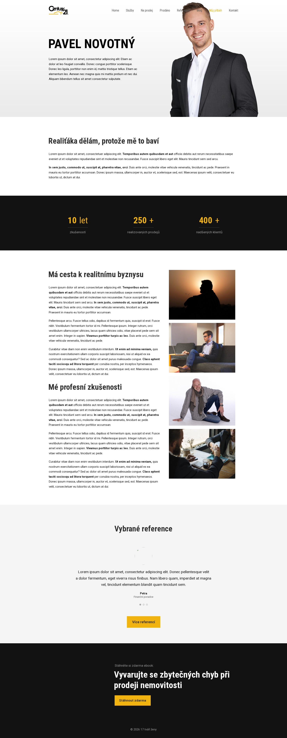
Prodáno (165, 10)
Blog (199, 10)
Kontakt (233, 10)
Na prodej (147, 10)
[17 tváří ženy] (58, 10)
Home (115, 10)
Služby (130, 10)
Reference (183, 10)
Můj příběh (215, 10)
